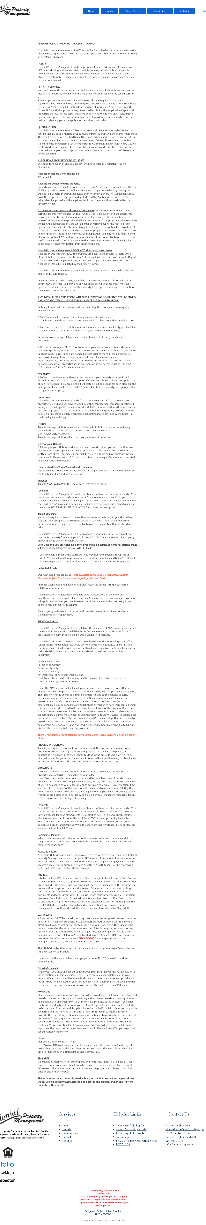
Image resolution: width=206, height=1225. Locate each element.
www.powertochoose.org (56, 433)
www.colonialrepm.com (50, 56)
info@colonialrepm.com (180, 1144)
